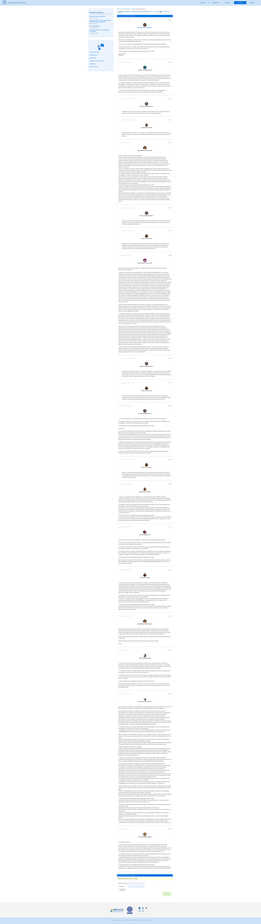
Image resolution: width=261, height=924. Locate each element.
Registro (252, 2)
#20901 (169, 207)
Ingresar (241, 2)
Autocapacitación (94, 55)
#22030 (169, 650)
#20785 (169, 62)
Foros (121, 9)
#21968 (169, 230)
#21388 (169, 484)
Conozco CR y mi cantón (130, 9)
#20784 (169, 20)
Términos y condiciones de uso (97, 61)
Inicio (118, 9)
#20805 (169, 142)
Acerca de (227, 2)
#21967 (169, 382)
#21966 (169, 459)
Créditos (143, 920)
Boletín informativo (94, 66)
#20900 (169, 358)
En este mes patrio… (95, 26)
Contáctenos (92, 63)
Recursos (203, 2)
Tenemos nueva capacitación (97, 16)
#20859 (169, 255)
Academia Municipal (94, 52)
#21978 (169, 616)
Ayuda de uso (93, 58)
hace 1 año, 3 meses (154, 11)
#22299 (169, 693)
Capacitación (216, 2)
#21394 (169, 526)
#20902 (169, 98)
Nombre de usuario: (123, 883)
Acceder (167, 894)
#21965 (169, 569)
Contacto (149, 920)
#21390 (169, 119)
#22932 (169, 829)
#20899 (169, 405)
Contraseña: (121, 886)
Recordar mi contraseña (122, 890)
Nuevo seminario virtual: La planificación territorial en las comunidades (100, 21)
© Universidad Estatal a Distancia (117, 920)
